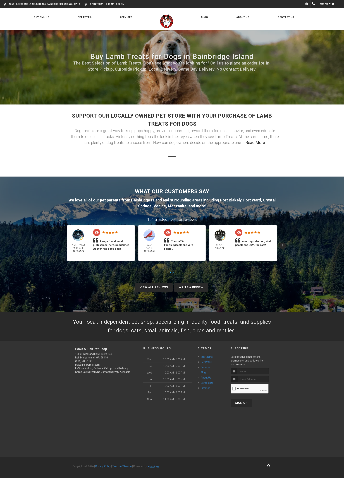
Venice (160, 206)
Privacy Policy (103, 466)
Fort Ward (252, 200)
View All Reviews (154, 287)
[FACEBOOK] (306, 4)
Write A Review (191, 287)
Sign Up (241, 403)
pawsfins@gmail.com (87, 364)
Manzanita (177, 206)
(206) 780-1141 (84, 361)
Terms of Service (122, 466)
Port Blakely (230, 200)
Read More (255, 142)
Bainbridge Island (146, 200)
